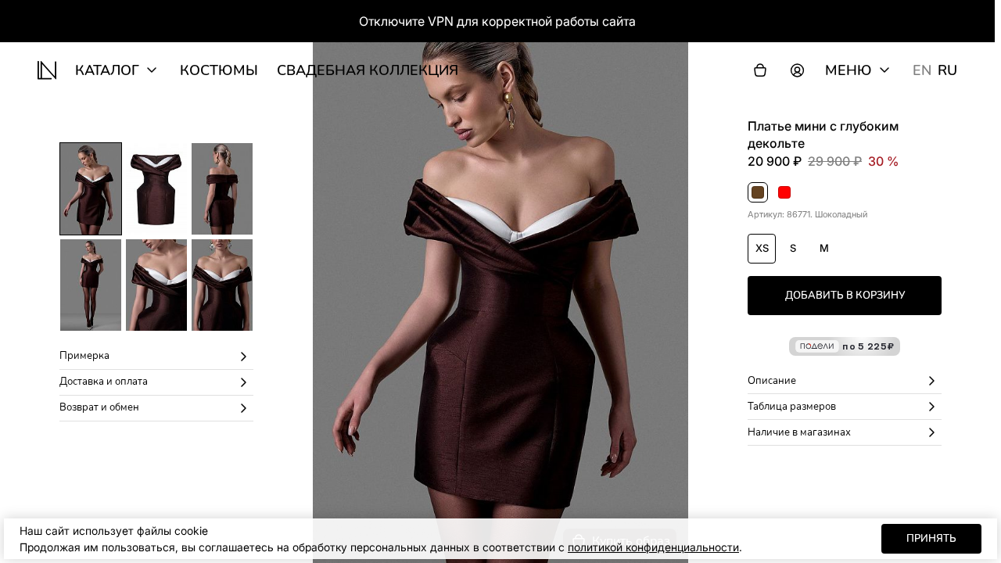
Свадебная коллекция (367, 70)
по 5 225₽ (868, 346)
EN (922, 70)
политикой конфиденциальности (653, 547)
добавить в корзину (845, 296)
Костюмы (219, 70)
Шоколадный (758, 193)
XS (762, 248)
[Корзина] (760, 70)
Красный (785, 193)
